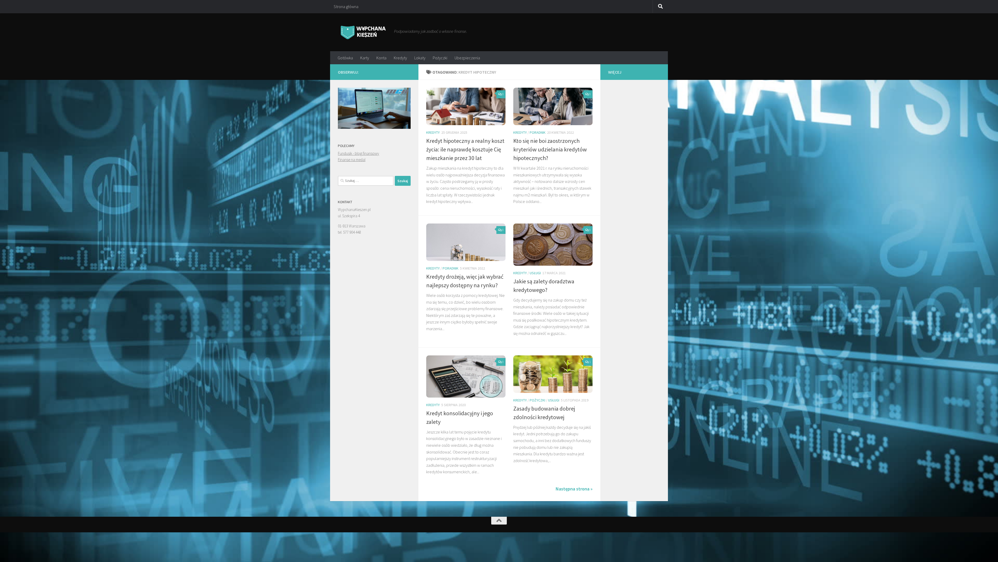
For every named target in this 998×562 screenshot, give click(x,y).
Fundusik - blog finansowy (358, 153)
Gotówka (345, 57)
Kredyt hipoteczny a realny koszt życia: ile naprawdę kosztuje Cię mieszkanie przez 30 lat (465, 149)
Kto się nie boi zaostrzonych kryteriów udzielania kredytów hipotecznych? (550, 149)
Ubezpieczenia (467, 57)
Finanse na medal (351, 159)
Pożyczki (440, 57)
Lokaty (419, 57)
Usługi (535, 273)
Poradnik (538, 132)
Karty (364, 57)
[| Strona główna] (363, 32)
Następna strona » (574, 489)
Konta (381, 57)
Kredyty (400, 57)
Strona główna (346, 6)
